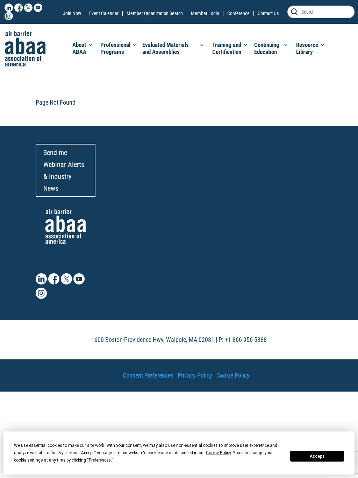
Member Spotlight (131, 229)
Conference (238, 13)
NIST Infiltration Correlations (128, 218)
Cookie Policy (233, 375)
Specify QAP (125, 182)
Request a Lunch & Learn (139, 173)
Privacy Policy (195, 375)
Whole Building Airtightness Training (210, 209)
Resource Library (307, 48)
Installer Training (206, 197)
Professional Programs (115, 48)
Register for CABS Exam (214, 178)
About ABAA (79, 48)
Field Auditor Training (211, 187)
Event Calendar (104, 13)
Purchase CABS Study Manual (211, 167)
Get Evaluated (278, 182)
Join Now (72, 13)
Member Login (205, 13)
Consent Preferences (148, 375)
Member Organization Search (155, 13)
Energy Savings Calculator (140, 206)
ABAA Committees (283, 191)
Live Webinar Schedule (137, 164)
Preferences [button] (100, 460)
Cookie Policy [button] (218, 452)
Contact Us (268, 13)
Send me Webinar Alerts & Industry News (63, 170)
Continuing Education (266, 48)
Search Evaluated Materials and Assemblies (140, 194)
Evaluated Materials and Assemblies (165, 48)
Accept (317, 456)
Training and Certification (226, 48)
